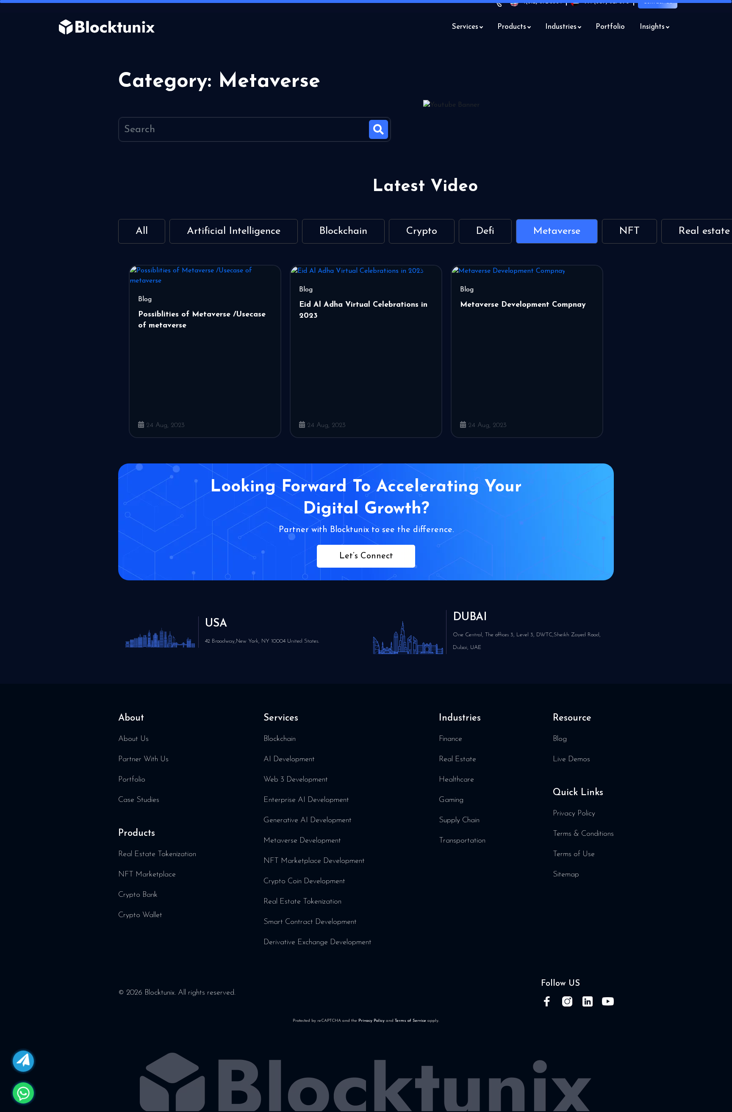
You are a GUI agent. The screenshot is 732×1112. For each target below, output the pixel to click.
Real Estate (457, 759)
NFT (629, 231)
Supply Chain (459, 820)
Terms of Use (574, 854)
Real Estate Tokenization (157, 854)
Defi (485, 231)
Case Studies (138, 800)
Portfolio (610, 27)
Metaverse (556, 231)
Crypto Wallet (140, 915)
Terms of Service (410, 1020)
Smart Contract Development (310, 922)
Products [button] (511, 27)
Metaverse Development (302, 841)
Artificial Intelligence (233, 231)
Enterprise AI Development (306, 800)
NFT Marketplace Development (314, 861)
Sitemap (566, 875)
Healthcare (456, 780)
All (142, 231)
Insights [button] (652, 27)
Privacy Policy (574, 814)
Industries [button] (561, 27)
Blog (560, 739)
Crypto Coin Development (304, 881)
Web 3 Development (295, 780)
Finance (450, 739)
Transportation (462, 841)
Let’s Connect (366, 556)
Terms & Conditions (583, 834)
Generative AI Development (307, 820)
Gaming (451, 800)
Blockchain (343, 231)
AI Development (289, 759)
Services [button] (465, 27)
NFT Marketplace (147, 875)
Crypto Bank (138, 895)
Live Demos (571, 759)
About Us (133, 739)
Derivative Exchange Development (317, 942)
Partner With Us (143, 759)
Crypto (421, 231)
